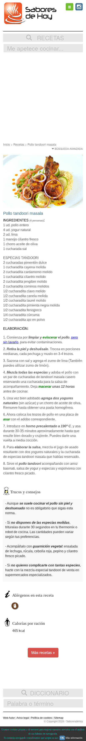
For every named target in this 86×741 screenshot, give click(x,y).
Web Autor (9, 717)
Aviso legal (22, 717)
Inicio (6, 144)
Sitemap (58, 717)
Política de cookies (41, 717)
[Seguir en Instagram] (79, 6)
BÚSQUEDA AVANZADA (68, 148)
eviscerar (50, 337)
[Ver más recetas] (43, 652)
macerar (44, 386)
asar (6, 419)
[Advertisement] (43, 97)
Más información (74, 737)
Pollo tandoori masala (42, 144)
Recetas (18, 144)
